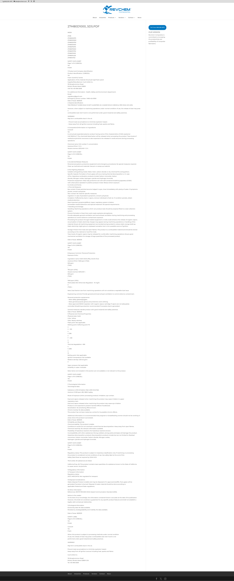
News (139, 17)
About (95, 17)
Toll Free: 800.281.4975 (157, 27)
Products (111, 17)
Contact (130, 17)
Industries (102, 17)
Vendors (121, 17)
